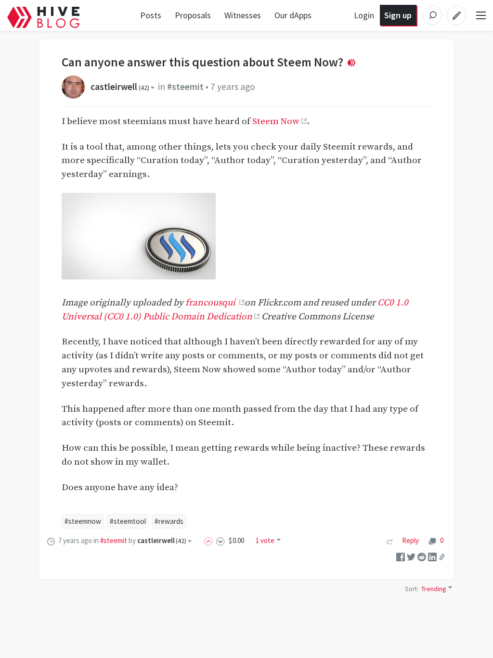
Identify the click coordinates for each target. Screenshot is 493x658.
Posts (150, 15)
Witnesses (242, 15)
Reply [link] (410, 540)
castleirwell (120, 86)
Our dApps (292, 15)
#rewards (169, 521)
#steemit (185, 86)
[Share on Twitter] (411, 556)
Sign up (398, 15)
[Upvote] (210, 540)
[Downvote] (220, 540)
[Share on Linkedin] (432, 556)
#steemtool (128, 521)
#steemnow (83, 521)
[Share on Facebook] (400, 556)
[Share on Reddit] (421, 556)
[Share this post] (442, 556)
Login (364, 15)
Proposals (193, 15)
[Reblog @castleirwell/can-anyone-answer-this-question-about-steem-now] (390, 540)
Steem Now (275, 121)
